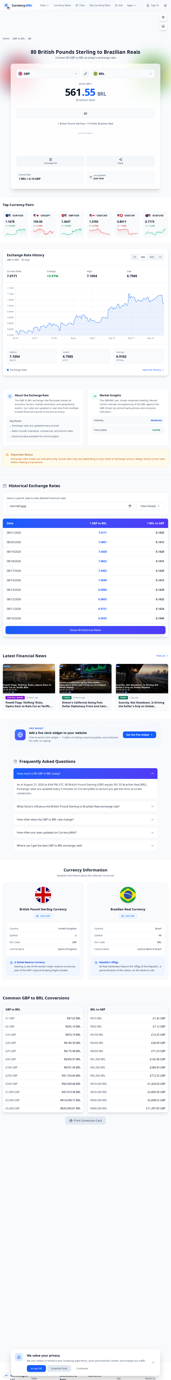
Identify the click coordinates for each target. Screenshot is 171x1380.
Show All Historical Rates (85, 630)
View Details (148, 506)
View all (160, 655)
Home (6, 38)
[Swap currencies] (85, 74)
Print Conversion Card (88, 1120)
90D (152, 257)
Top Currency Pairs (99, 5)
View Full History (151, 369)
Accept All (36, 1368)
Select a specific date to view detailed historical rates (36, 498)
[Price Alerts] (165, 5)
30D (143, 257)
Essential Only (59, 1368)
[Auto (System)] (163, 26)
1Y (160, 257)
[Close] (153, 1362)
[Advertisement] (85, 22)
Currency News (62, 5)
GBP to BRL (19, 38)
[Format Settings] (163, 17)
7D (134, 257)
